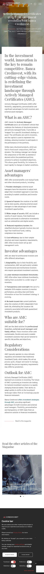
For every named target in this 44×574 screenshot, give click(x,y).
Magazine (12, 29)
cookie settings (19, 544)
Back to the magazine (23, 421)
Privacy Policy (17, 533)
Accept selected (25, 554)
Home (5, 29)
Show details (28, 571)
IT (23, 4)
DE (31, 4)
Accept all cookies (9, 554)
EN (27, 4)
